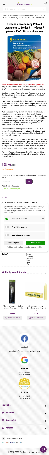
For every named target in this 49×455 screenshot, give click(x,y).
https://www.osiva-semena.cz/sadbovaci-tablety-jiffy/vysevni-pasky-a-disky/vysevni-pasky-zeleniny (23, 87)
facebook (24, 347)
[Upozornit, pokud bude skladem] (29, 181)
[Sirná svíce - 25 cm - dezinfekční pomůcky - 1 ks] (36, 291)
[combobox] (22, 9)
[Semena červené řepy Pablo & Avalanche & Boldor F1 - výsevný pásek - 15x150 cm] (24, 57)
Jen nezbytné (13, 243)
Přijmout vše (36, 243)
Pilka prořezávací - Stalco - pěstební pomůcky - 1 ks (12, 307)
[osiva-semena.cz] (24, 3)
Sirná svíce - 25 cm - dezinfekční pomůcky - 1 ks (36, 308)
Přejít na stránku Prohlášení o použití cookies (24, 247)
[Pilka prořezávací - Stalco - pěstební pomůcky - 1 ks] (13, 291)
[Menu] (4, 3)
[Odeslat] (44, 9)
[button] (24, 197)
